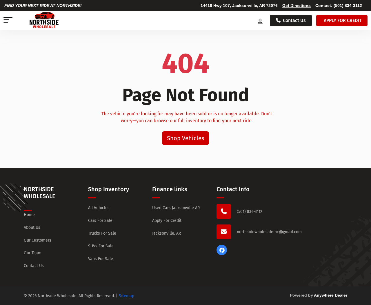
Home (29, 214)
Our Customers (37, 240)
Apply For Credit (166, 220)
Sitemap (126, 295)
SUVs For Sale (101, 246)
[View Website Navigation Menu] (7, 20)
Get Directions (296, 5)
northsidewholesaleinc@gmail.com (269, 231)
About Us (32, 227)
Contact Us (294, 20)
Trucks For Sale (102, 233)
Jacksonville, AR (166, 233)
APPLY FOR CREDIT (342, 20)
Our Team (32, 253)
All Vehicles (99, 207)
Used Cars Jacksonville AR (176, 207)
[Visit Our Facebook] (222, 253)
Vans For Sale (100, 258)
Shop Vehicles (185, 138)
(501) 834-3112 (348, 5)
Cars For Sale (100, 220)
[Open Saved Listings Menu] (260, 20)
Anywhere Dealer (330, 295)
